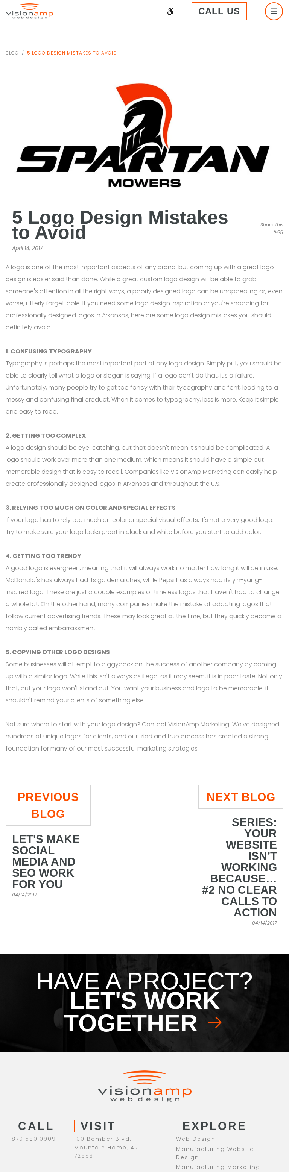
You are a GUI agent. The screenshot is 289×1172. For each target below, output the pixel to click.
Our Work (191, 1088)
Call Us (229, 11)
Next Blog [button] (241, 782)
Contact (190, 1098)
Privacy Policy (144, 1153)
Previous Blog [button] (48, 782)
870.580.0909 (34, 1050)
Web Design (196, 1050)
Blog (12, 53)
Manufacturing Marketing (218, 1078)
